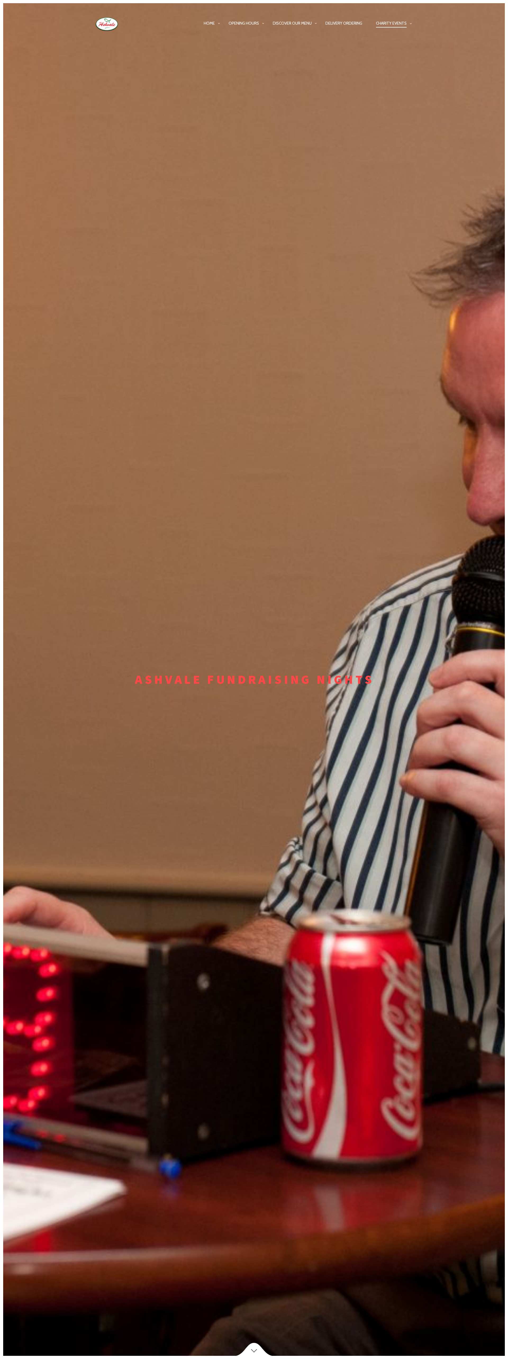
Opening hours (244, 23)
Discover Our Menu (292, 23)
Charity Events (391, 23)
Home (209, 23)
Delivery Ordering (343, 23)
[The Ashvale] (110, 23)
